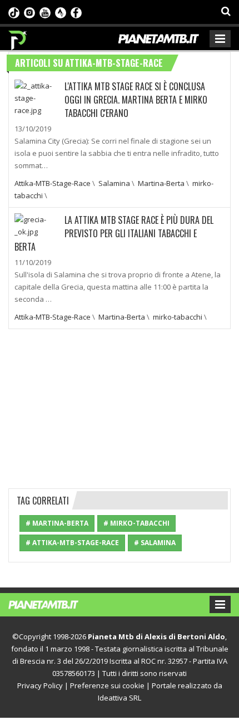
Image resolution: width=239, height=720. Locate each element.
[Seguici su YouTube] (45, 12)
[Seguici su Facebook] (76, 12)
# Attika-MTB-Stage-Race (72, 542)
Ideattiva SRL (119, 698)
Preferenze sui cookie (107, 685)
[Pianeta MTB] (54, 604)
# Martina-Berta (57, 523)
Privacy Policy (40, 685)
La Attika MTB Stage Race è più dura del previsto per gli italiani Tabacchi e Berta (113, 233)
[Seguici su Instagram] (29, 12)
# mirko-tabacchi (136, 523)
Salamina (114, 183)
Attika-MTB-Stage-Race (52, 183)
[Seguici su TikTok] (13, 12)
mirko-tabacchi (177, 317)
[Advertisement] (119, 407)
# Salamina (155, 542)
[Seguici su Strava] (60, 12)
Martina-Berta (161, 183)
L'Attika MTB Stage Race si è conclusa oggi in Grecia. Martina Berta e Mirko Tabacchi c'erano (135, 100)
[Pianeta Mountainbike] (18, 37)
